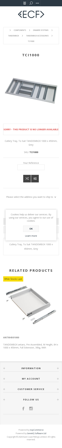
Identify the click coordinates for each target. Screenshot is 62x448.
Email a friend (35, 178)
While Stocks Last (13, 278)
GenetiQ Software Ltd (36, 433)
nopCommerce (37, 430)
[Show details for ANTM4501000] (31, 305)
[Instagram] (31, 408)
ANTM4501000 (11, 337)
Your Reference (31, 162)
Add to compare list (27, 178)
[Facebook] (23, 408)
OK (31, 228)
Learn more (31, 235)
